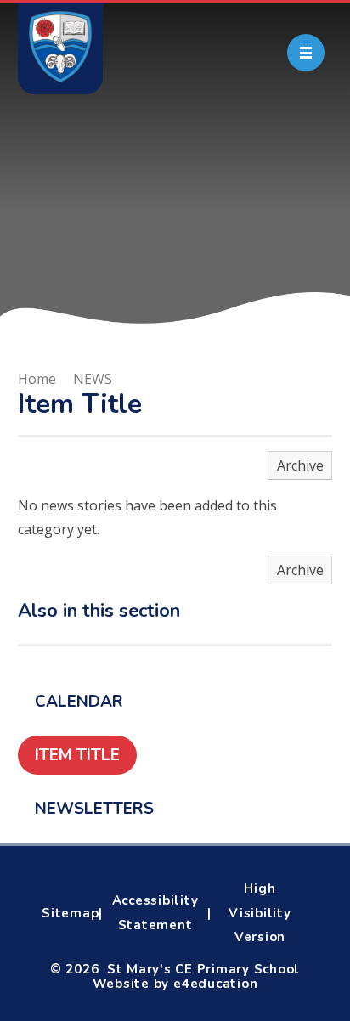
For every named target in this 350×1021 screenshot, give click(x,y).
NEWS (92, 378)
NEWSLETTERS (94, 809)
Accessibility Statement (155, 913)
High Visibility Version (260, 913)
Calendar (79, 702)
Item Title (77, 755)
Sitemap (70, 913)
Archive (300, 465)
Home (37, 378)
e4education (215, 983)
